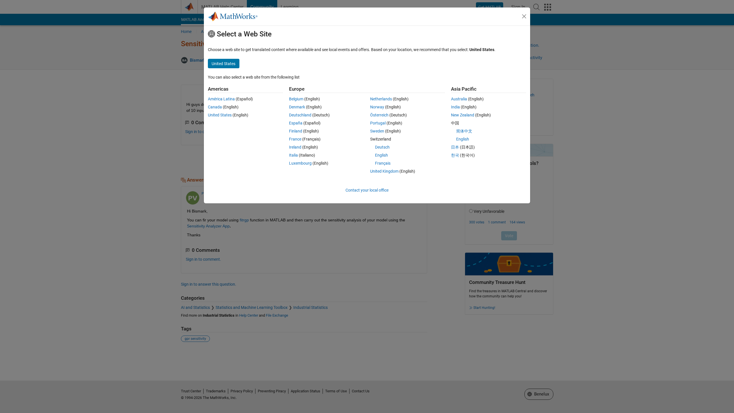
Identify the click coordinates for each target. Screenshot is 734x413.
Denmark (297, 107)
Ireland (295, 147)
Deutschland (300, 115)
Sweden (377, 131)
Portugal (378, 123)
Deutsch (382, 147)
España (295, 123)
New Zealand (462, 115)
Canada (215, 107)
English (381, 155)
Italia (293, 155)
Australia (459, 99)
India (455, 107)
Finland (295, 131)
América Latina (221, 99)
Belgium (296, 99)
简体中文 (464, 131)
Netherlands (381, 99)
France (295, 139)
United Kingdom (384, 171)
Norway (377, 107)
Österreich (379, 115)
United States (220, 115)
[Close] (524, 16)
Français (383, 163)
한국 (455, 155)
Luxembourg (300, 163)
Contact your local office (367, 190)
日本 (455, 147)
